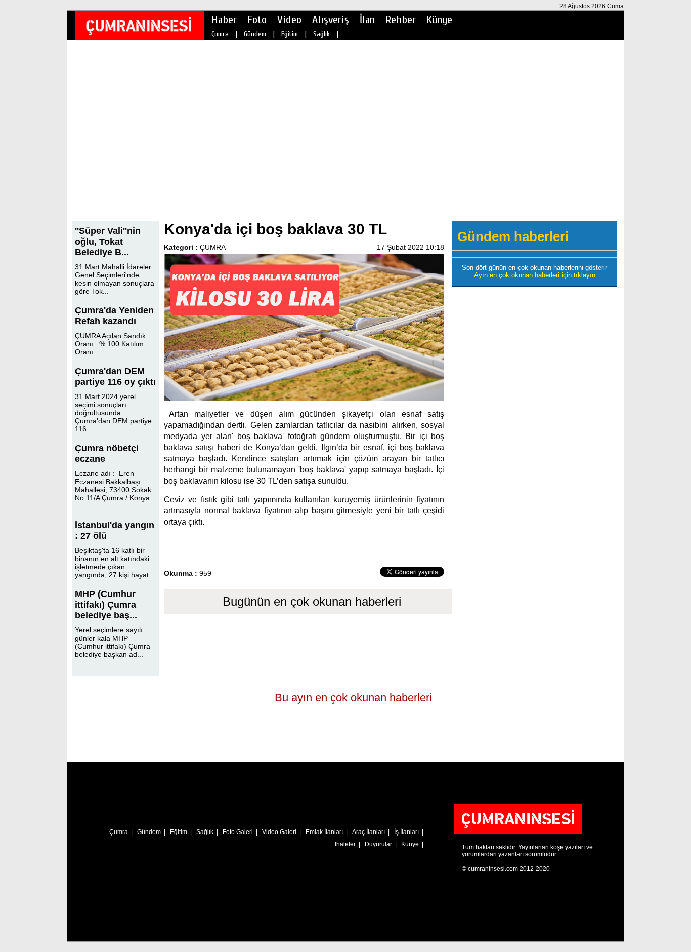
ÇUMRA (213, 247)
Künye (439, 19)
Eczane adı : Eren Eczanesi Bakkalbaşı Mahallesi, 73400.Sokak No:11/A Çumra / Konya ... (113, 489)
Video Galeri (279, 832)
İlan (367, 19)
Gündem (255, 34)
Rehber (400, 19)
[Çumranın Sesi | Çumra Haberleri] (138, 25)
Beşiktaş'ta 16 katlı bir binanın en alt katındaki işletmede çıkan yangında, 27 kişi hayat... (115, 562)
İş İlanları (406, 832)
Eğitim (289, 34)
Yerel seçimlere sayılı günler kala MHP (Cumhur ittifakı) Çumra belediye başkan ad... (112, 642)
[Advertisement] (345, 137)
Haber (224, 19)
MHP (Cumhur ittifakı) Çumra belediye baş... (106, 604)
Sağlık (321, 34)
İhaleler (345, 844)
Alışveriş (330, 19)
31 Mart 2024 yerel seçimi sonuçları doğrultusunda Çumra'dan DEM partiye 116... (113, 412)
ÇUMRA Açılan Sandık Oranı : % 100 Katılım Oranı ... (110, 344)
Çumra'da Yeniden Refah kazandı (114, 315)
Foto (257, 19)
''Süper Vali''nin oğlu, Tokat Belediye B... (108, 241)
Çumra (220, 34)
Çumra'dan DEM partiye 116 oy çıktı (115, 376)
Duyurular (378, 844)
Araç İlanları (368, 832)
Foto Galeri (238, 832)
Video (289, 19)
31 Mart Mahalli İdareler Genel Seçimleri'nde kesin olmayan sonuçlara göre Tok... (114, 279)
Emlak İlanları (324, 832)
